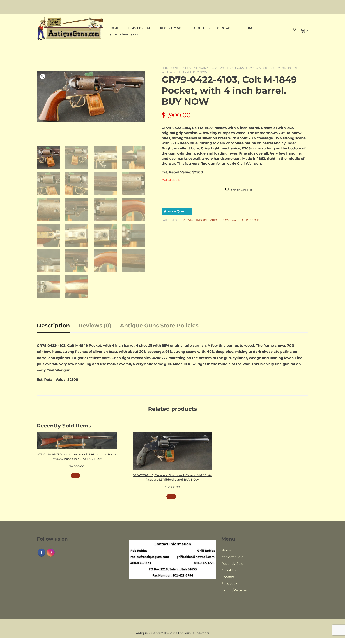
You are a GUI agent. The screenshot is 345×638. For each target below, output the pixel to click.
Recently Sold (173, 28)
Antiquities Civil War (189, 68)
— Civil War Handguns (226, 68)
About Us (201, 28)
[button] (42, 76)
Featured (244, 220)
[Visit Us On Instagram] (50, 556)
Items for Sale (139, 28)
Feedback (248, 28)
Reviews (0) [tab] (95, 325)
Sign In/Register (124, 34)
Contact (224, 28)
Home (114, 28)
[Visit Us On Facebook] (41, 556)
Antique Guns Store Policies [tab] (159, 325)
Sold (255, 220)
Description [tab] (53, 325)
